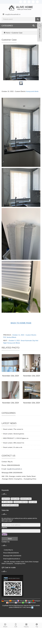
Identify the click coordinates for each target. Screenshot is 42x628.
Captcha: (4, 527)
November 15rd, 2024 (10, 376)
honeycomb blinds (32, 91)
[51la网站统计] (32, 607)
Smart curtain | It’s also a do (12, 447)
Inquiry (26, 626)
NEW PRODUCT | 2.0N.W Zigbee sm (15, 438)
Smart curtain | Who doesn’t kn (13, 443)
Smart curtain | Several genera (13, 434)
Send (10, 539)
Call (15, 626)
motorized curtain (26, 498)
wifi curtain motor (7, 502)
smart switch (32, 502)
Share (5, 626)
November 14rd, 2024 (31, 376)
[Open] (39, 32)
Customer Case (17, 33)
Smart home (5, 498)
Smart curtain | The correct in (13, 429)
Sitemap (28, 607)
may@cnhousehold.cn (12, 14)
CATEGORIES (7, 26)
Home (8, 33)
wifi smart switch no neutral (10, 505)
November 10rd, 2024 (31, 403)
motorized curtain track (20, 502)
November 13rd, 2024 (10, 403)
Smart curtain (15, 498)
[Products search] (37, 19)
